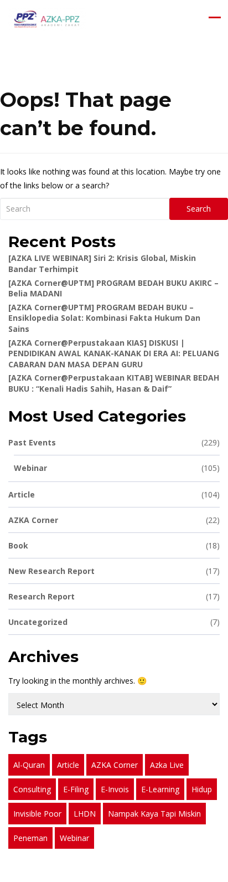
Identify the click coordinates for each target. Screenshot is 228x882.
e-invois (115, 789)
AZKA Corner (114, 520)
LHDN (85, 813)
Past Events (114, 442)
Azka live (167, 765)
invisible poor (37, 813)
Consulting (32, 789)
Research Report (114, 596)
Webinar (117, 468)
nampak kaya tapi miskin (154, 813)
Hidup (201, 789)
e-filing (76, 789)
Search (198, 208)
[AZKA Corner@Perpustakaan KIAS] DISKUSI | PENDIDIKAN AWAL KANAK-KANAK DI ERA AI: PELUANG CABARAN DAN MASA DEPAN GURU (113, 353)
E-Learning (160, 789)
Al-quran (29, 765)
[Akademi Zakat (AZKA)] (47, 19)
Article (114, 494)
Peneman (30, 838)
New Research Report (114, 571)
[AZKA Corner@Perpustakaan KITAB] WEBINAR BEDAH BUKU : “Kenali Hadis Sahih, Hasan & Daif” (113, 383)
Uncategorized (114, 622)
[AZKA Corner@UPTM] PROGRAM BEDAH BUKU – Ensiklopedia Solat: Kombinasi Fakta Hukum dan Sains (104, 318)
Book (114, 545)
